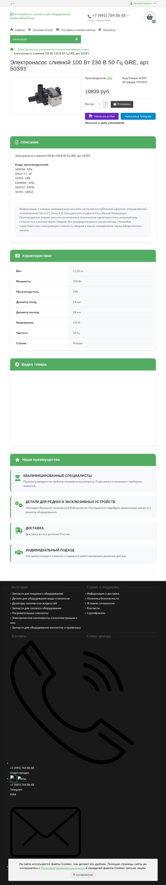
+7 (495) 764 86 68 (22, 768)
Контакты (109, 29)
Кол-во (89, 104)
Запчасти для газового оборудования (36, 608)
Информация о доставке (103, 593)
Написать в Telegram (138, 116)
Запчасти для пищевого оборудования (37, 593)
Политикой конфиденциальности (63, 868)
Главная (19, 29)
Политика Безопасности (103, 598)
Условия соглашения (101, 603)
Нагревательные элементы (30, 613)
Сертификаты (96, 613)
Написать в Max (104, 116)
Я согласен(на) (83, 874)
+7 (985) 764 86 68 (22, 784)
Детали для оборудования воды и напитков (41, 598)
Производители (42, 29)
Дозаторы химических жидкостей (34, 603)
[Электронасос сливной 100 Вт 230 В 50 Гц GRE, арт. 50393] (45, 95)
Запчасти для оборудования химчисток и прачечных (46, 627)
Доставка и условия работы (78, 29)
